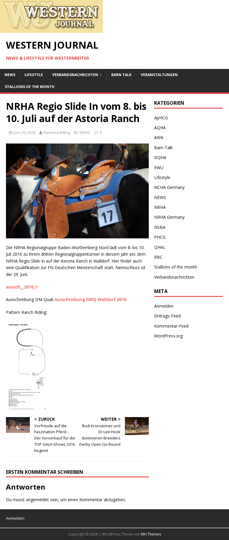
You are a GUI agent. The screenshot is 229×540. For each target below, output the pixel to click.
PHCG (159, 237)
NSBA (159, 227)
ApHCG (161, 118)
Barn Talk (121, 74)
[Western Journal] (51, 29)
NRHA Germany (169, 217)
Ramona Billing (57, 132)
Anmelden (164, 306)
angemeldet (37, 499)
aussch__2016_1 (22, 287)
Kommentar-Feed (171, 326)
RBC (158, 257)
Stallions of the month (29, 86)
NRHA (160, 207)
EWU (158, 167)
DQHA (160, 157)
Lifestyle (33, 74)
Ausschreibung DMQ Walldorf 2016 (90, 299)
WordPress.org (168, 336)
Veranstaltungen (159, 74)
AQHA (160, 127)
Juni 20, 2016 (24, 132)
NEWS (9, 74)
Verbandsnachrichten (75, 74)
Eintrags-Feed (167, 316)
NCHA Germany (169, 187)
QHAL (159, 247)
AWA (158, 137)
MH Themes (151, 534)
